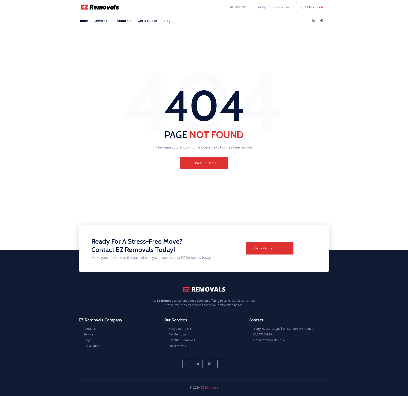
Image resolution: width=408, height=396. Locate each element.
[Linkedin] (313, 20)
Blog (167, 20)
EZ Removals (210, 387)
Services (100, 20)
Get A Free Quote (312, 7)
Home (83, 20)
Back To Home (205, 163)
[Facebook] (296, 20)
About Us (124, 20)
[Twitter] (305, 20)
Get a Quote (147, 20)
